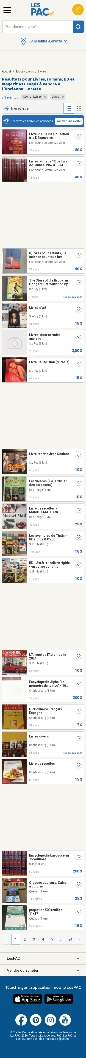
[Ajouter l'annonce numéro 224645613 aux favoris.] (76, 336)
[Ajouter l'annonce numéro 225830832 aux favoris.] (76, 884)
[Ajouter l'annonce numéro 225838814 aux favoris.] (76, 911)
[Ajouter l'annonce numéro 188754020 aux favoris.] (76, 765)
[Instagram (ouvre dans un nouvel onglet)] (50, 1024)
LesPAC (43, 958)
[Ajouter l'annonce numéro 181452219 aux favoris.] (76, 656)
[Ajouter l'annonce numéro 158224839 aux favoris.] (76, 455)
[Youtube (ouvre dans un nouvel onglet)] (65, 1024)
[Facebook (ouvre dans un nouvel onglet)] (21, 1024)
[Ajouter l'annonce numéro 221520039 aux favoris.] (76, 482)
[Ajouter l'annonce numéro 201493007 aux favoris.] (76, 282)
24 (70, 939)
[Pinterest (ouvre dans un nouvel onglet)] (35, 1024)
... (61, 939)
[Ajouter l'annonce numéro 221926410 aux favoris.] (76, 309)
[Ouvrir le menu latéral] (7, 10)
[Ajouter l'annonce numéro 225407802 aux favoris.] (76, 564)
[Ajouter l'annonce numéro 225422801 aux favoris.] (76, 683)
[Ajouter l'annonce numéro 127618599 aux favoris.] (76, 163)
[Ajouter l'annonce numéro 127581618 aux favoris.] (76, 254)
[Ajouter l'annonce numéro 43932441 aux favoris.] (76, 510)
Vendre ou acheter (43, 970)
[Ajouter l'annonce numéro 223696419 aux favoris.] (76, 857)
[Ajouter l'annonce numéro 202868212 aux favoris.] (76, 738)
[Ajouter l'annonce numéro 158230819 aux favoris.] (76, 363)
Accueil (6, 71)
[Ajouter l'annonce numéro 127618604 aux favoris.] (76, 135)
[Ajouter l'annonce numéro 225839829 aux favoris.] (76, 537)
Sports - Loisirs (24, 71)
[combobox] (37, 27)
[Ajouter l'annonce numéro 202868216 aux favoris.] (76, 710)
